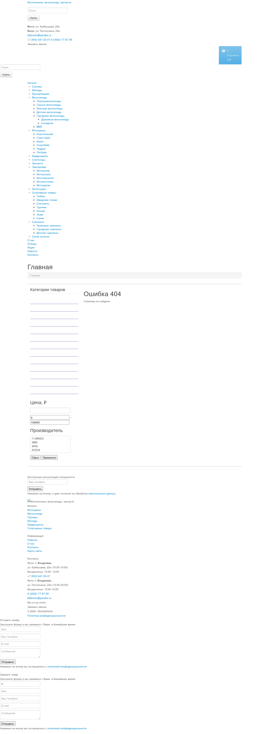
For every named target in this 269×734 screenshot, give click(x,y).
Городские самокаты (49, 229)
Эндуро (41, 148)
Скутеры (37, 86)
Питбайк (41, 152)
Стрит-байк (43, 137)
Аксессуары (39, 189)
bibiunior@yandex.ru (39, 35)
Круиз (40, 141)
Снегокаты (43, 203)
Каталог (32, 83)
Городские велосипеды (50, 115)
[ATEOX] (50, 450)
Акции (31, 247)
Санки (40, 218)
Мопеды (37, 90)
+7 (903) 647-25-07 (38, 39)
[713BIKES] (50, 438)
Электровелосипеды (49, 101)
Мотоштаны (44, 174)
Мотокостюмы (45, 181)
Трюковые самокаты (49, 225)
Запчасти (37, 163)
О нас (30, 240)
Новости (32, 251)
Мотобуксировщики (47, 322)
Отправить (35, 489)
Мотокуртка (43, 185)
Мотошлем (43, 170)
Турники (41, 207)
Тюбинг (41, 196)
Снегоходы (38, 159)
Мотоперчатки (45, 178)
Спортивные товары (44, 192)
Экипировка (39, 167)
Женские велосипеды (50, 108)
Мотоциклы (39, 130)
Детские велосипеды (49, 112)
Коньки (41, 211)
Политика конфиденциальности (46, 615)
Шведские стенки (47, 200)
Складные (47, 123)
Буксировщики (40, 93)
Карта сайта (34, 551)
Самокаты (38, 222)
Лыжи (40, 214)
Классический (45, 134)
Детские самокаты (47, 232)
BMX (39, 126)
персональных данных (101, 493)
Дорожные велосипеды (55, 119)
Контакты (32, 254)
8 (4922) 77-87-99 (61, 39)
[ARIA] (50, 446)
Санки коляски (40, 236)
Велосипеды (39, 97)
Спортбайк (43, 145)
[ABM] (50, 442)
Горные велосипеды (49, 104)
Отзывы (32, 243)
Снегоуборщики (44, 375)
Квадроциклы (40, 156)
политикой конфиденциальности (67, 666)
